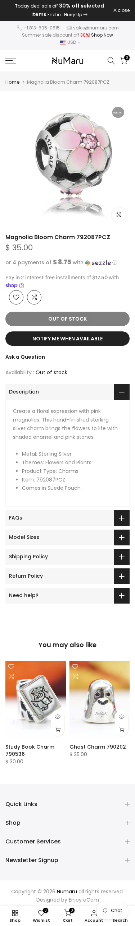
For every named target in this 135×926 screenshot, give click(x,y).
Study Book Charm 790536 (29, 750)
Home (12, 82)
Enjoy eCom (84, 899)
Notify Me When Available (67, 338)
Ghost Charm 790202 (97, 746)
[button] (67, 262)
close (123, 10)
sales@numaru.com (96, 28)
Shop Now (102, 35)
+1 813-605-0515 (41, 28)
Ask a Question (25, 356)
